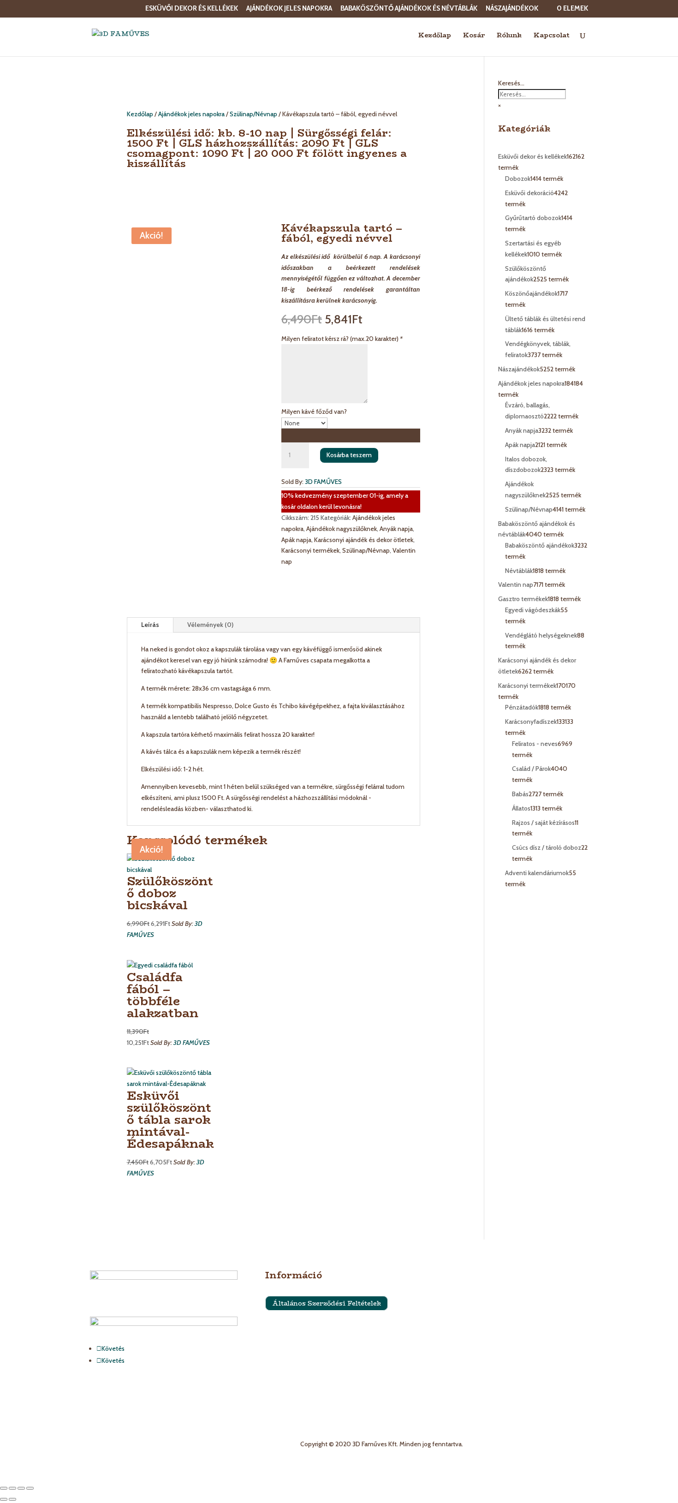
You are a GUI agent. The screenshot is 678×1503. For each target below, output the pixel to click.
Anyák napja (396, 529)
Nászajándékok (512, 8)
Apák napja (296, 540)
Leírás (150, 624)
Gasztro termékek (465, 1358)
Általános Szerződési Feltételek (326, 1303)
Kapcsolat (552, 36)
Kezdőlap (434, 36)
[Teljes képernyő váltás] (12, 1488)
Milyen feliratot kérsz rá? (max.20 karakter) (342, 338)
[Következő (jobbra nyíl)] (12, 1499)
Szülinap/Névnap (253, 114)
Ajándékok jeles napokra (289, 8)
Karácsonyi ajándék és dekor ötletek (363, 540)
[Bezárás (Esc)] (30, 1488)
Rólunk (509, 36)
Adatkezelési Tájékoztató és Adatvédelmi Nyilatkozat (339, 1363)
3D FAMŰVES (323, 481)
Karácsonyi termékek (310, 550)
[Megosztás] (21, 1488)
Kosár (474, 36)
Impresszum (282, 1345)
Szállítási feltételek (291, 1328)
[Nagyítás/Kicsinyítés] (3, 1488)
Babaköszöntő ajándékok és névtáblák (408, 8)
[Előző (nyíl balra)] (3, 1499)
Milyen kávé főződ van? (314, 411)
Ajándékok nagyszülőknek (341, 529)
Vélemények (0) (210, 624)
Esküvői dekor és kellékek (191, 8)
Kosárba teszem (349, 455)
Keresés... (511, 83)
